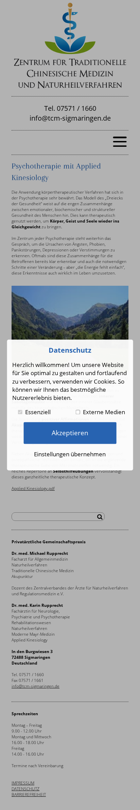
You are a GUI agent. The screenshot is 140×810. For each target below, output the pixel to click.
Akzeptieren (70, 432)
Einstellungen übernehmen (70, 454)
